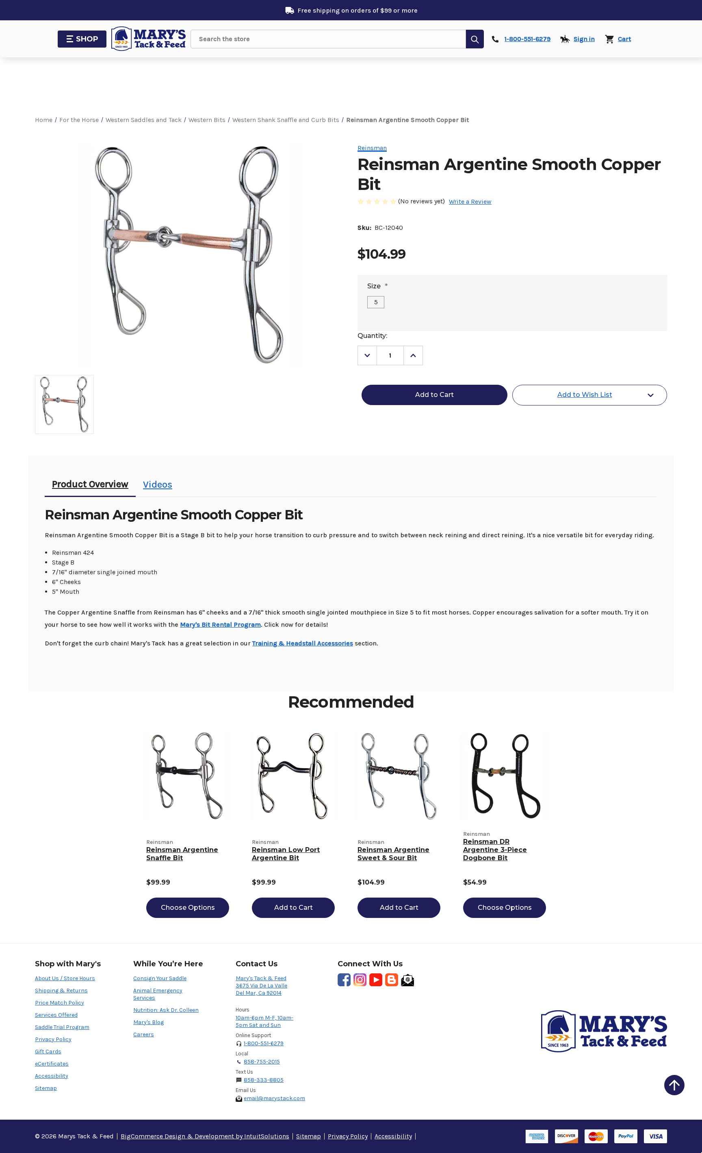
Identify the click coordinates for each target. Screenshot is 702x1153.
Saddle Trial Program (62, 1027)
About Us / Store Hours (65, 978)
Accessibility (51, 1075)
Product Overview (90, 484)
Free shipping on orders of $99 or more (357, 10)
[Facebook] (344, 979)
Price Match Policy (59, 1002)
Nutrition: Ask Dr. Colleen (166, 1010)
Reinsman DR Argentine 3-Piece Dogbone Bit (495, 850)
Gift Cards (48, 1051)
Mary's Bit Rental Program (220, 624)
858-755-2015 (262, 1061)
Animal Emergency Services (157, 994)
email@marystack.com (274, 1098)
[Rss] (391, 979)
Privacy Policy (53, 1039)
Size (377, 286)
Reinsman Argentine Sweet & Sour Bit (393, 854)
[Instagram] (359, 979)
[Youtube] (375, 979)
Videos (157, 484)
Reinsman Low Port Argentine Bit (286, 854)
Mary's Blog (148, 1022)
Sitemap (46, 1088)
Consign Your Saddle (159, 978)
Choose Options (188, 907)
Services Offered (56, 1014)
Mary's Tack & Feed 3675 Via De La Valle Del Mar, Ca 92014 (261, 985)
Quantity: (372, 336)
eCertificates (52, 1063)
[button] (674, 1085)
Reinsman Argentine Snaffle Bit (182, 854)
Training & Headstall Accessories (302, 643)
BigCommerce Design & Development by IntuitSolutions (205, 1136)
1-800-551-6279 (264, 1043)
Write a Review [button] (470, 201)
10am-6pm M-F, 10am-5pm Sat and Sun (264, 1021)
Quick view (188, 776)
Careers (143, 1034)
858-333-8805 (264, 1080)
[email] (407, 979)
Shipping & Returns (61, 990)
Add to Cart (293, 907)
